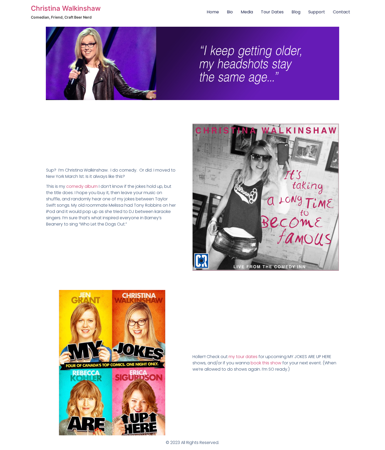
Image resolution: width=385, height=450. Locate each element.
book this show (266, 363)
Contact (341, 12)
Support (316, 12)
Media (247, 12)
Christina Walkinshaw (66, 8)
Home (213, 12)
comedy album (82, 186)
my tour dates (243, 357)
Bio (230, 12)
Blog (296, 12)
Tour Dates (272, 12)
